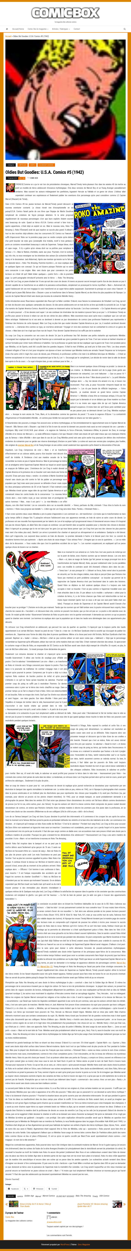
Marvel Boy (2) (46, 966)
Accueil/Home (18, 29)
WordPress (64, 1244)
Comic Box (34, 178)
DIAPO (33, 165)
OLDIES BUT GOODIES (46, 165)
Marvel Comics (48, 1196)
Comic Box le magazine (37, 29)
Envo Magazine (84, 1244)
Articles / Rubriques (60, 29)
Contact (77, 29)
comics (20, 1196)
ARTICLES (22, 165)
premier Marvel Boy (26, 445)
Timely (95, 1196)
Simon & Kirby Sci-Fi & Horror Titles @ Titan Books (35, 1205)
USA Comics (104, 1196)
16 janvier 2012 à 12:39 (54, 1222)
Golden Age (29, 1196)
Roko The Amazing (83, 1196)
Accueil (8, 36)
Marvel (38, 1196)
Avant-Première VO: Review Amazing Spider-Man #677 (92, 1205)
